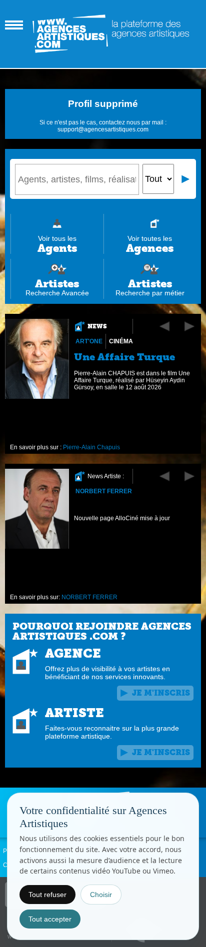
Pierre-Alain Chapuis (91, 447)
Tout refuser (47, 895)
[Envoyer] (186, 179)
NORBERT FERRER (104, 491)
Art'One (89, 341)
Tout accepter (50, 919)
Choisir (101, 895)
